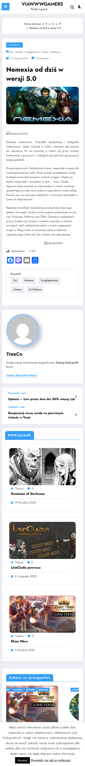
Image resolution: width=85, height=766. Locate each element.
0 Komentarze (42, 58)
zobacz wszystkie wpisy (21, 375)
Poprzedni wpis (17, 393)
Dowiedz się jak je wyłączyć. (51, 760)
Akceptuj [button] (22, 760)
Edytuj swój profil (67, 362)
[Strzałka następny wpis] (76, 414)
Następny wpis (16, 406)
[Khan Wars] (42, 614)
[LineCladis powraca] (42, 540)
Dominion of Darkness (28, 494)
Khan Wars (19, 641)
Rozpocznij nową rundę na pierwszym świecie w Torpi (35, 415)
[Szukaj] (72, 7)
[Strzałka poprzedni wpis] (76, 396)
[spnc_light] (79, 7)
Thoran (19, 488)
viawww (44, 52)
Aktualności (14, 44)
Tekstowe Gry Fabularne (26, 689)
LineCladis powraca (26, 567)
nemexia (19, 52)
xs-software (55, 52)
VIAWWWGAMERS (42, 4)
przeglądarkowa (32, 52)
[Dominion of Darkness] (42, 466)
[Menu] (5, 6)
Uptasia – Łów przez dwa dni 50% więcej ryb (41, 399)
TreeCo (14, 354)
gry (11, 52)
